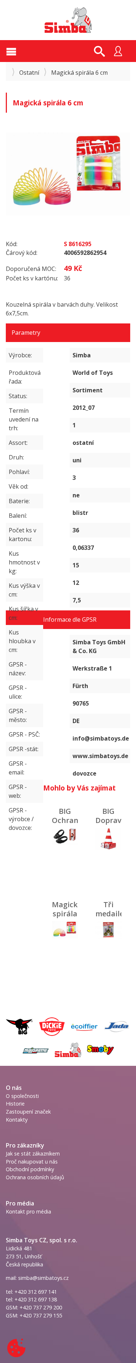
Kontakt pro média (28, 1211)
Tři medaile (109, 909)
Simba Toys (68, 20)
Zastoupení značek (28, 1111)
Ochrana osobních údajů (35, 1177)
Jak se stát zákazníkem (33, 1153)
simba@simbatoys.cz (43, 1277)
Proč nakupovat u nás (32, 1161)
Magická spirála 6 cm (67, 914)
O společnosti (22, 1095)
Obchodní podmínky (30, 1169)
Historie (15, 1103)
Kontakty (17, 1119)
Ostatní (29, 73)
